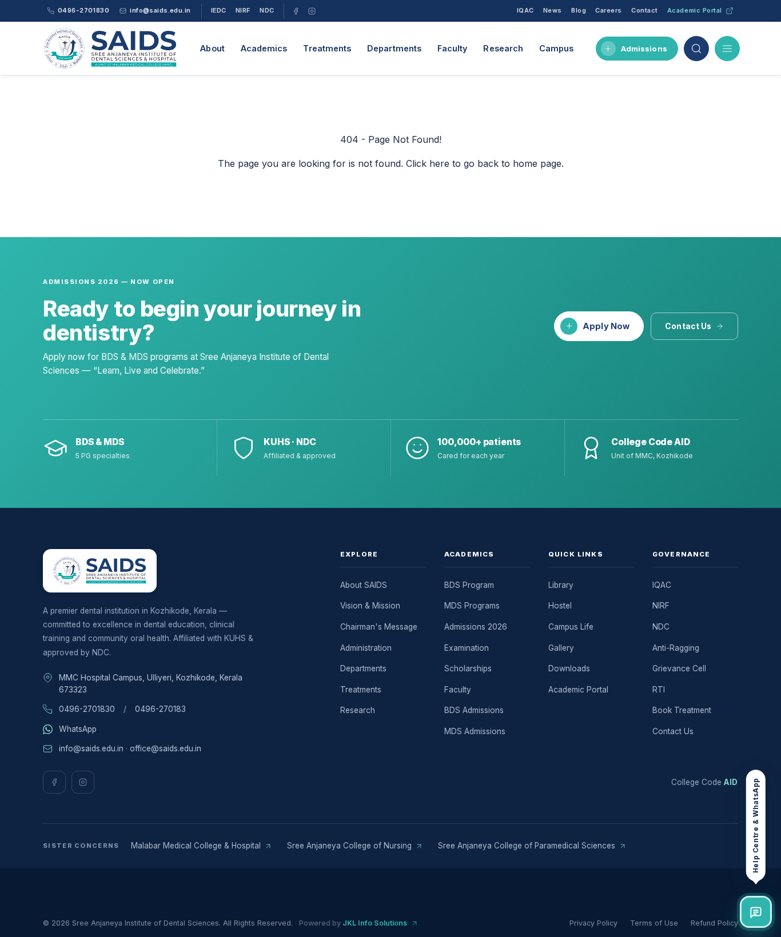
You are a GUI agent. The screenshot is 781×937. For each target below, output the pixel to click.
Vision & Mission (370, 605)
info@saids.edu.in (91, 748)
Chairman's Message (378, 626)
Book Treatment (681, 710)
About (212, 48)
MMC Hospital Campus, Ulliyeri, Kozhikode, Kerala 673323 (150, 683)
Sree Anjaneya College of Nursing (349, 845)
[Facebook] (296, 10)
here (439, 163)
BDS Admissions (474, 710)
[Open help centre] (756, 912)
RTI (658, 689)
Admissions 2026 (475, 626)
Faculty (452, 48)
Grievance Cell (679, 668)
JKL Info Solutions (374, 923)
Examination (466, 647)
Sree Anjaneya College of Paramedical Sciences (526, 845)
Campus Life (570, 626)
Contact (644, 10)
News (552, 10)
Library (560, 585)
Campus (556, 48)
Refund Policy (714, 923)
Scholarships (468, 668)
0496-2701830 (87, 709)
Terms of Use (654, 923)
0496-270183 (160, 709)
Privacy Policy (593, 923)
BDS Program (469, 585)
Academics (264, 48)
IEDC (218, 10)
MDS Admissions (474, 731)
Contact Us (688, 326)
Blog (578, 10)
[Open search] (696, 48)
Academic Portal (694, 10)
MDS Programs (472, 605)
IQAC (525, 10)
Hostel (560, 605)
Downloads (569, 668)
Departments (394, 48)
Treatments (327, 48)
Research (503, 48)
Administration (366, 647)
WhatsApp (78, 729)
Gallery (561, 647)
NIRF (243, 10)
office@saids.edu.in (165, 748)
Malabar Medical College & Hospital (196, 845)
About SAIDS (363, 585)
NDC (267, 10)
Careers (608, 10)
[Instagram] (312, 10)
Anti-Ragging (675, 647)
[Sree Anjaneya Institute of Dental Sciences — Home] (110, 48)
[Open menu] (727, 48)
